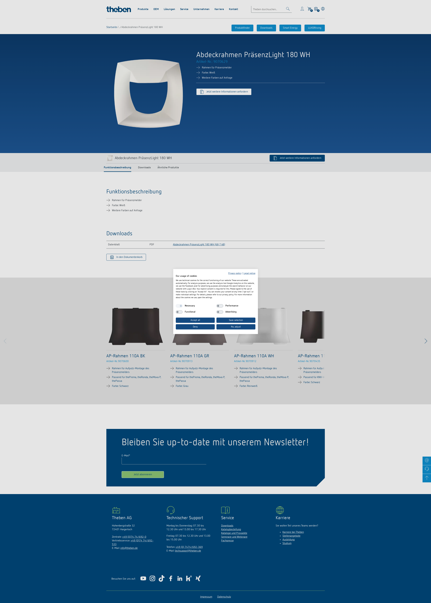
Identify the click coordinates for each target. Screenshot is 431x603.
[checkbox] (179, 306)
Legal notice (249, 273)
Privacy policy (234, 273)
